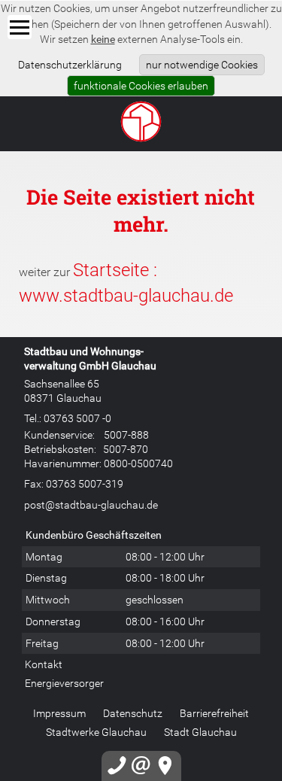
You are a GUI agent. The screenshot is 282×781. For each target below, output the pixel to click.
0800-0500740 (138, 463)
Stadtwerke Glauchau (96, 732)
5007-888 (126, 434)
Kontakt (43, 664)
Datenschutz (132, 713)
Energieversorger (64, 683)
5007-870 (125, 449)
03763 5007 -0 (77, 418)
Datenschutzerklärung (70, 64)
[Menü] (20, 27)
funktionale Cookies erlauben (141, 85)
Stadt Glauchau (200, 732)
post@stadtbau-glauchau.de (91, 504)
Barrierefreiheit (214, 713)
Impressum (59, 713)
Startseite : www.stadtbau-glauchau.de (126, 282)
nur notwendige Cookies (202, 64)
